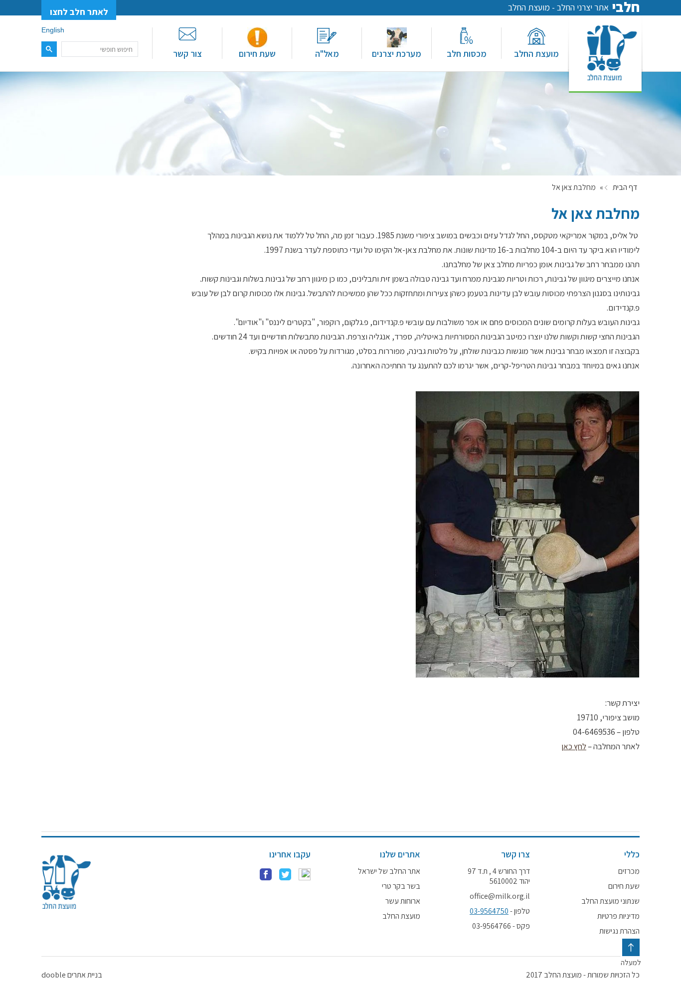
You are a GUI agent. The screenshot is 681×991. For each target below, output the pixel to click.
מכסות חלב (467, 53)
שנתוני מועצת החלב (610, 901)
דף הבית (625, 187)
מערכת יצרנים (396, 53)
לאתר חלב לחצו (79, 11)
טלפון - (500, 911)
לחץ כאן (573, 746)
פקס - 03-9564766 (501, 926)
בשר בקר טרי (401, 886)
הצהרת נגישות (619, 931)
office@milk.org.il (500, 896)
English (52, 29)
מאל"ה (327, 53)
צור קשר (187, 53)
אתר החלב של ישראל (389, 871)
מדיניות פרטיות (618, 916)
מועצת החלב (536, 53)
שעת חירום (257, 53)
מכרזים (629, 871)
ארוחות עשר (402, 901)
